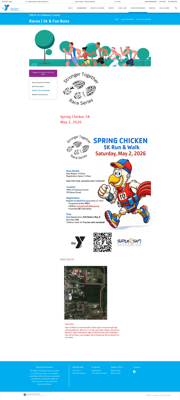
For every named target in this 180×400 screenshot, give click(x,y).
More (176, 8)
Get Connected (172, 1)
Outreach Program (79, 373)
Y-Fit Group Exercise (99, 373)
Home (116, 19)
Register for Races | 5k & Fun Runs (43, 73)
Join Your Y (77, 370)
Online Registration (151, 1)
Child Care (122, 8)
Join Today (162, 1)
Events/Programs (138, 8)
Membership (81, 8)
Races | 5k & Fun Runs (143, 19)
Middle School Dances (40, 95)
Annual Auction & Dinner (41, 82)
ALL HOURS (117, 1)
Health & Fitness (97, 8)
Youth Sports (96, 370)
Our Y (70, 8)
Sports (111, 8)
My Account (165, 8)
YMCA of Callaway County (12, 8)
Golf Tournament (38, 86)
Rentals (152, 8)
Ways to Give (115, 373)
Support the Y (117, 367)
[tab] (43, 83)
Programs (96, 367)
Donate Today (116, 370)
